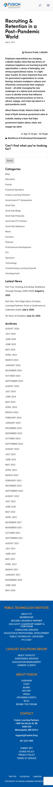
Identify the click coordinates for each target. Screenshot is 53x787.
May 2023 (10, 464)
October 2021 (12, 533)
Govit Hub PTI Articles (16, 221)
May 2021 (10, 559)
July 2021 (10, 548)
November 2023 (13, 433)
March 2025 (11, 360)
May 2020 (10, 590)
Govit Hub (10, 205)
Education (10, 179)
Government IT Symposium (18, 200)
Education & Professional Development (26, 633)
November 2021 (13, 527)
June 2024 (10, 396)
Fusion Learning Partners (17, 195)
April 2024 (11, 407)
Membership (26, 617)
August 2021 (12, 543)
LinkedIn (37, 776)
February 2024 (13, 417)
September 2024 (14, 381)
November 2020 (13, 580)
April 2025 (11, 355)
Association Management (26, 662)
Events (8, 184)
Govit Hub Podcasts (14, 216)
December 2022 (13, 485)
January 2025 (13, 365)
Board (26, 687)
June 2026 (10, 339)
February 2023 (13, 480)
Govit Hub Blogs (13, 210)
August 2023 (12, 449)
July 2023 (10, 454)
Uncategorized (12, 273)
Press (26, 694)
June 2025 (10, 344)
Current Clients (26, 665)
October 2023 (12, 438)
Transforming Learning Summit (20, 268)
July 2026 (10, 334)
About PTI (26, 614)
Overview (26, 680)
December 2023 (13, 428)
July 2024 (10, 391)
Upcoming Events (26, 697)
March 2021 (11, 569)
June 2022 (10, 506)
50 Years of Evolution (15, 316)
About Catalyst (26, 655)
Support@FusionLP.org (26, 735)
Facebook (24, 776)
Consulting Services (26, 630)
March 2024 (11, 412)
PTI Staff (26, 640)
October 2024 (12, 376)
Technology (11, 263)
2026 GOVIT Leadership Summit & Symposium (26, 625)
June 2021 (10, 553)
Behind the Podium (26, 704)
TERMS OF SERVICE (26, 758)
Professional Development (18, 247)
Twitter (12, 776)
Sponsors (10, 257)
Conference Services (26, 658)
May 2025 (10, 349)
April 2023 (11, 470)
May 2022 (10, 512)
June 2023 (10, 459)
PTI (7, 252)
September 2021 (14, 538)
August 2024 (12, 386)
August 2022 (12, 496)
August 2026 (12, 328)
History (26, 691)
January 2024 (13, 423)
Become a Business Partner (26, 620)
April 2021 (11, 564)
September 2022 (14, 491)
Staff (26, 684)
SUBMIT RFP (26, 748)
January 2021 (13, 574)
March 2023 (11, 475)
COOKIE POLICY (26, 751)
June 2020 (10, 585)
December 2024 (13, 370)
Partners (9, 237)
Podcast (9, 242)
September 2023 (14, 444)
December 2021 (13, 522)
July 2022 (10, 501)
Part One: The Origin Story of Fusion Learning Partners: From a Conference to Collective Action (25, 305)
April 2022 (11, 517)
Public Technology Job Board (26, 636)
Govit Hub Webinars (15, 226)
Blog (7, 174)
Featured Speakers (14, 189)
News (8, 231)
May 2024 (10, 402)
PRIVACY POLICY (26, 755)
